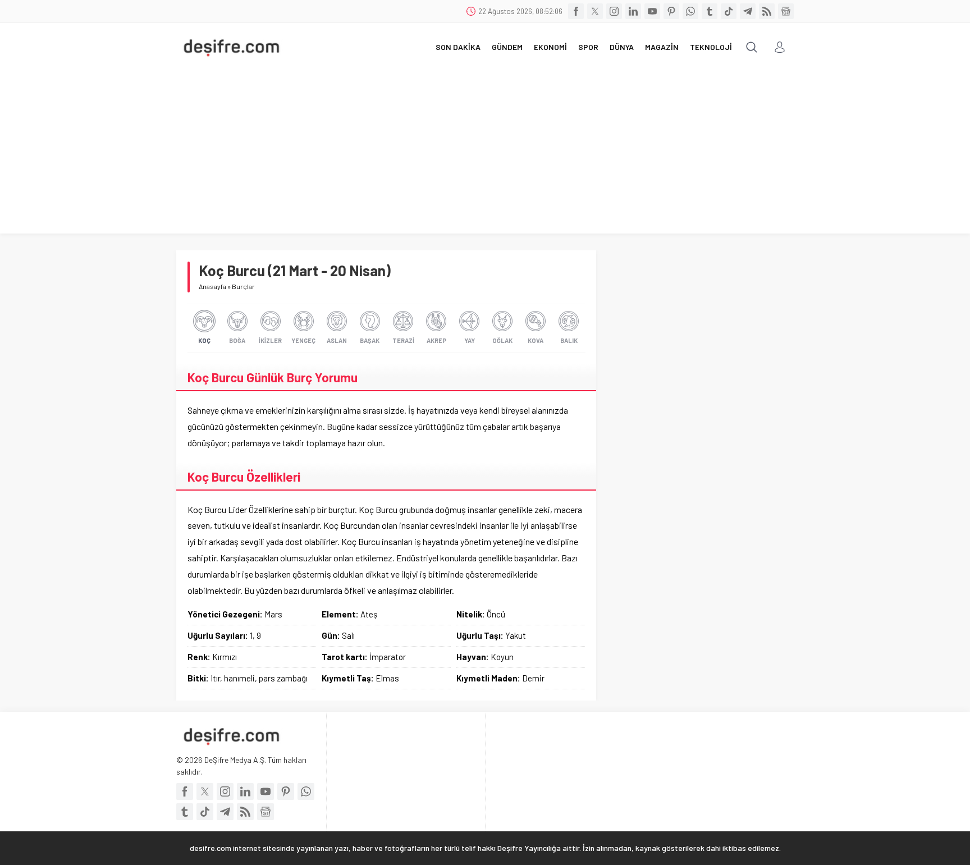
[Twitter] (595, 11)
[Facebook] (576, 11)
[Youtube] (652, 11)
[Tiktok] (728, 11)
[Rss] (767, 11)
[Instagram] (614, 11)
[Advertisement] (485, 155)
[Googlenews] (786, 11)
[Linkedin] (633, 11)
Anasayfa (212, 286)
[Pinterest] (671, 11)
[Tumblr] (709, 11)
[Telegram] (748, 11)
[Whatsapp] (690, 11)
